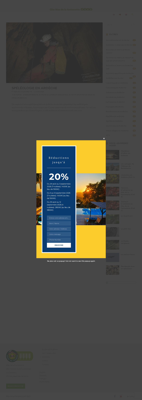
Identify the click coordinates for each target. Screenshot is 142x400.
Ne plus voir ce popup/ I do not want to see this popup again (71, 261)
